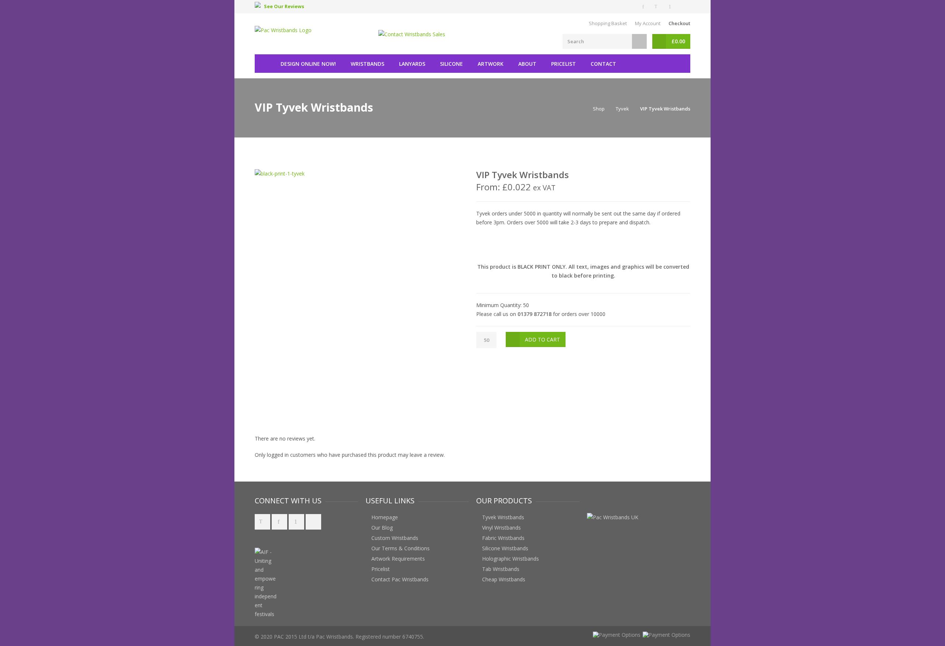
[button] (318, 561)
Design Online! (308, 63)
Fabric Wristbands (503, 537)
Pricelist (563, 63)
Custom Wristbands (394, 537)
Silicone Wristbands (505, 548)
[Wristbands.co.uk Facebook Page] (279, 522)
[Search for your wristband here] (639, 41)
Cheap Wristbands (503, 579)
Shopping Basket (608, 23)
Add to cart (542, 339)
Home (264, 63)
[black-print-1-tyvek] (280, 173)
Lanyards (412, 63)
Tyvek (622, 108)
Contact (603, 63)
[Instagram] (683, 6)
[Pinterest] (670, 6)
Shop (599, 108)
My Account (647, 23)
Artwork (491, 63)
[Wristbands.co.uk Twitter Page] (262, 522)
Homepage (384, 517)
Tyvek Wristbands (503, 517)
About (527, 63)
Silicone (451, 63)
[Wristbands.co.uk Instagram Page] (313, 522)
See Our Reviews (284, 6)
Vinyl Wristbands (501, 527)
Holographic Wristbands (510, 558)
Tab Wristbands (500, 568)
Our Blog (382, 527)
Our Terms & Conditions (400, 548)
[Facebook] (643, 6)
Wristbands (367, 63)
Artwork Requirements (398, 558)
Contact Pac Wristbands (400, 579)
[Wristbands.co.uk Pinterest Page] (296, 522)
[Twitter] (657, 6)
